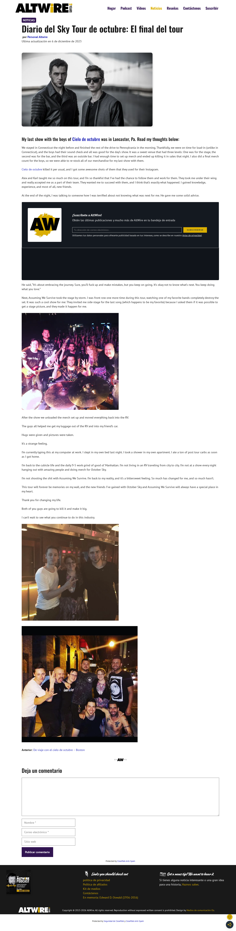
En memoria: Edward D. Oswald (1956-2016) (110, 897)
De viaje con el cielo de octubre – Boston (59, 750)
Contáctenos (192, 8)
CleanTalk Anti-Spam (126, 861)
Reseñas (172, 8)
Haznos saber (190, 884)
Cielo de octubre (86, 139)
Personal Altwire (37, 37)
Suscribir (211, 8)
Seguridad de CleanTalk (114, 921)
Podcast (126, 8)
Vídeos (141, 8)
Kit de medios (91, 889)
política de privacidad (96, 880)
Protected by (120, 861)
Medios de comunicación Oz (200, 910)
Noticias (156, 8)
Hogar (111, 8)
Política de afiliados (95, 884)
